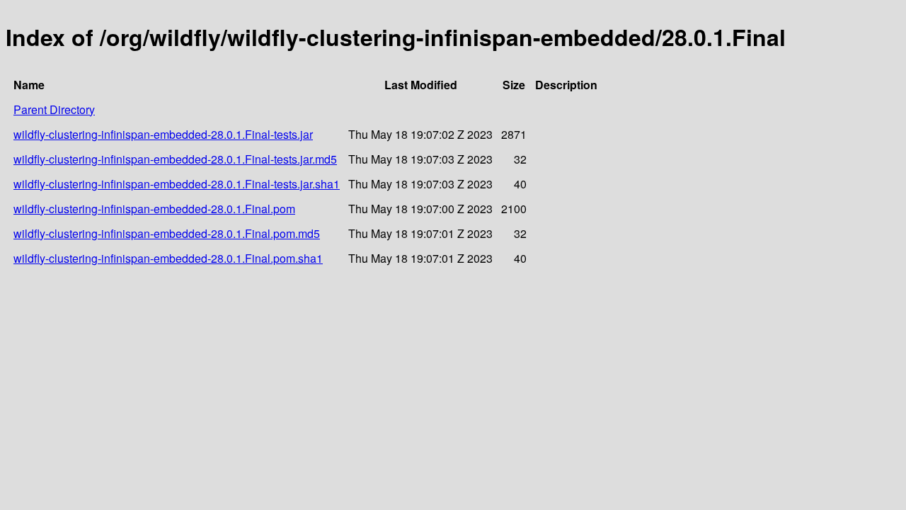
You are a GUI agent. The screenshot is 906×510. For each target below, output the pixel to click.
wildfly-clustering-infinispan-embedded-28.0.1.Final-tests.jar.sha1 (176, 184)
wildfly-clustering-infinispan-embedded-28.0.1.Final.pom (154, 208)
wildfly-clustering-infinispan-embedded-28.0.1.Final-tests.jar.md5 (175, 159)
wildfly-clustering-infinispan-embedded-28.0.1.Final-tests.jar (163, 134)
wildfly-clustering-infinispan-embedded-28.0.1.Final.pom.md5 (166, 233)
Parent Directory (54, 109)
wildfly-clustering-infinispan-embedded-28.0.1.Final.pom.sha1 (168, 258)
